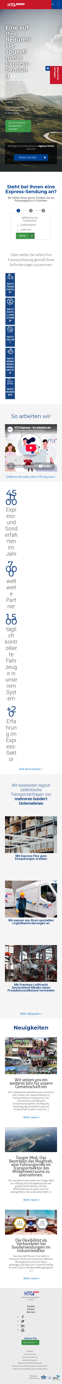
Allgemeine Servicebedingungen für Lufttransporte (30, 1369)
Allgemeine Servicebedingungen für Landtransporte (30, 1366)
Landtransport (28, 225)
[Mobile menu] (57, 4)
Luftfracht (25, 229)
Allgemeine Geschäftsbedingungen (30, 1363)
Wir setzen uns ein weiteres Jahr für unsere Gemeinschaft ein (31, 1083)
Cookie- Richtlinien (30, 1354)
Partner (31, 1309)
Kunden (31, 1306)
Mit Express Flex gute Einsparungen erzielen (31, 857)
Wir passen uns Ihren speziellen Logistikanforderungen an (31, 922)
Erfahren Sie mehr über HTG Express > (31, 476)
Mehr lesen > (31, 1117)
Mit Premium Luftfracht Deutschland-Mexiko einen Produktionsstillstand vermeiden (31, 987)
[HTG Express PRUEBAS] (16, 4)
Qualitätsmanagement (30, 1360)
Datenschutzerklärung (30, 1357)
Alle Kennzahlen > (31, 769)
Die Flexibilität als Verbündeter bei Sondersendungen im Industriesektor (31, 1245)
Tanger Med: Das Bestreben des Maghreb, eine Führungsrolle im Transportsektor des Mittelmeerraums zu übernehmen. (31, 1166)
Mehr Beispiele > (31, 1013)
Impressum (30, 1351)
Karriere (31, 1312)
